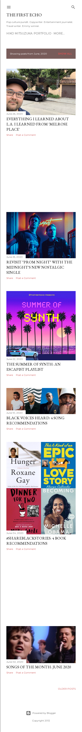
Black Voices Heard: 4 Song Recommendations (35, 420)
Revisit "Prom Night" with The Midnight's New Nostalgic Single (39, 267)
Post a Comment (26, 134)
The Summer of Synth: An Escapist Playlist (33, 367)
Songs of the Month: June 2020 (38, 666)
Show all (65, 53)
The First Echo (24, 15)
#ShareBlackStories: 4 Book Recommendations (36, 541)
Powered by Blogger (44, 712)
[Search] (73, 6)
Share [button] (9, 134)
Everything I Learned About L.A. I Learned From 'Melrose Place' (37, 124)
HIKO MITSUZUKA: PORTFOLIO (28, 33)
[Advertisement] (41, 174)
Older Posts (67, 688)
